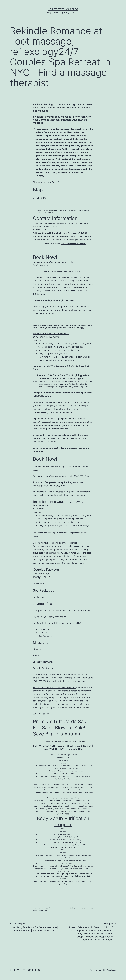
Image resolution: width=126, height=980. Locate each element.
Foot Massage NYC (44, 746)
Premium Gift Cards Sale (70, 366)
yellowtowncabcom (42, 910)
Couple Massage (76, 533)
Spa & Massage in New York (60, 271)
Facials (36, 655)
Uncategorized (87, 908)
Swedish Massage (41, 325)
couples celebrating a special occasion (67, 495)
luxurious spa (81, 405)
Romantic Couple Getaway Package (53, 482)
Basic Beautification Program (63, 847)
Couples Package (41, 573)
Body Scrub (38, 584)
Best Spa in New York (58, 533)
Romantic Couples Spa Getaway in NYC (48, 881)
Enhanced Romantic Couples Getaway (51, 333)
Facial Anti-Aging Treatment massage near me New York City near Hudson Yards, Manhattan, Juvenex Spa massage (62, 107)
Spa (60, 280)
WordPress (111, 970)
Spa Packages (39, 597)
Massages (40, 643)
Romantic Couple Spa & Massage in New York (54, 687)
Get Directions (39, 198)
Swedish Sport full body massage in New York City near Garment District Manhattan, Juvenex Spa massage (62, 119)
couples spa (47, 546)
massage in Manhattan (77, 280)
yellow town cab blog (63, 9)
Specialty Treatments (43, 668)
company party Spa (58, 553)
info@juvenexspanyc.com (69, 236)
